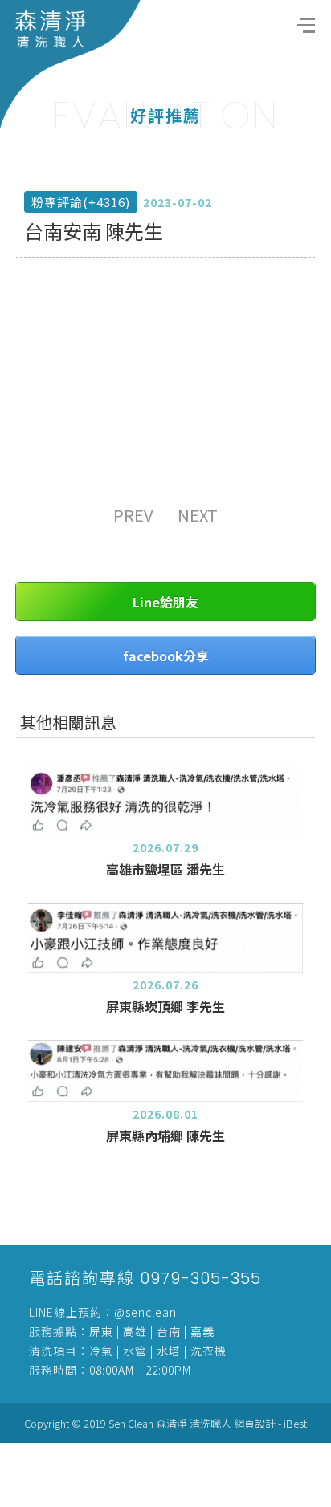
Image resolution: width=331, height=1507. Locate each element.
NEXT (198, 514)
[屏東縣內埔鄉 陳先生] (165, 1071)
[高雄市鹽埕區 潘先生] (165, 800)
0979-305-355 (200, 1278)
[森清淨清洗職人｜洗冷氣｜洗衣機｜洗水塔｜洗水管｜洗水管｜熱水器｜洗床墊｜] (70, 63)
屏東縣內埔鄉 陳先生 (165, 1135)
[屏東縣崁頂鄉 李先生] (165, 938)
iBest (295, 1423)
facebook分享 (166, 655)
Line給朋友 (165, 601)
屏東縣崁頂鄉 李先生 (165, 1006)
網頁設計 (255, 1423)
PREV (133, 514)
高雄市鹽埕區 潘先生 (165, 869)
